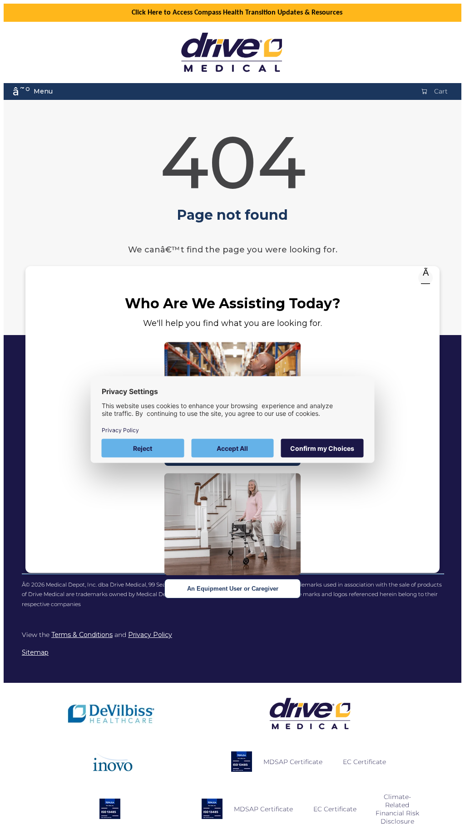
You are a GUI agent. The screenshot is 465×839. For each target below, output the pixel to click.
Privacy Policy (150, 635)
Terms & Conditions (82, 635)
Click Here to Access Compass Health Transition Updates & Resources (237, 12)
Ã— (425, 278)
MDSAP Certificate (292, 762)
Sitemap (35, 652)
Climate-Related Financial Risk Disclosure (397, 809)
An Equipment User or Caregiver (232, 588)
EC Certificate (364, 762)
